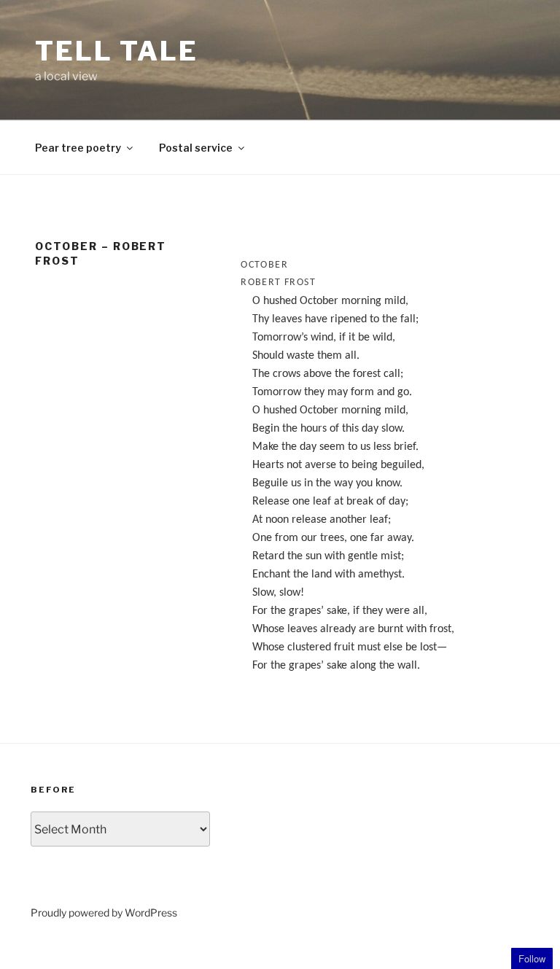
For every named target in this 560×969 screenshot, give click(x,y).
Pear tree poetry (78, 147)
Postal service (196, 147)
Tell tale (116, 51)
